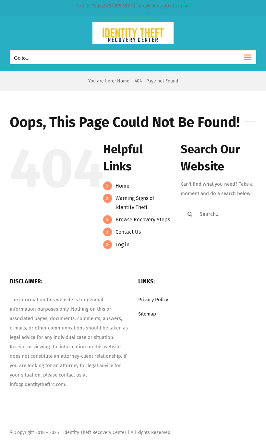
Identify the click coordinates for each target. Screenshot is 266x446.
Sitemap (147, 314)
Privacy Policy (153, 300)
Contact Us (128, 232)
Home (122, 186)
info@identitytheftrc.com (164, 6)
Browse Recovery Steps (142, 220)
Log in (122, 245)
